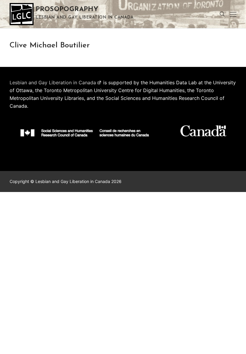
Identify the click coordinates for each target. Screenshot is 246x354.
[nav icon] (233, 14)
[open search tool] (222, 14)
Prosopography (67, 9)
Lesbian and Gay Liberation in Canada (53, 83)
